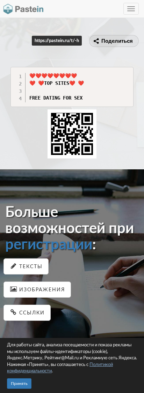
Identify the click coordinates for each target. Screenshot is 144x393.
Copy (126, 72)
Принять (19, 383)
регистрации (48, 244)
